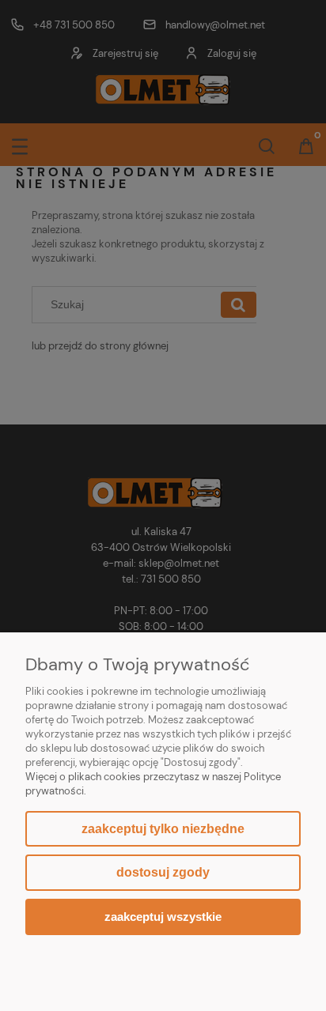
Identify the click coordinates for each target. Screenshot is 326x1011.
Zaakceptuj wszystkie (163, 916)
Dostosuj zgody (163, 872)
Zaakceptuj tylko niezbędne (163, 829)
